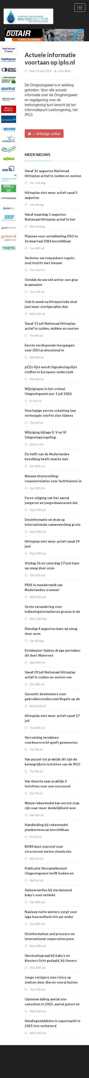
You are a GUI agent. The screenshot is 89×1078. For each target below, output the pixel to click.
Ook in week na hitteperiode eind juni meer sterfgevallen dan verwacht (51, 307)
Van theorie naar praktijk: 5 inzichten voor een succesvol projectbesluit (47, 786)
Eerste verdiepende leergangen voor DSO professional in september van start (50, 350)
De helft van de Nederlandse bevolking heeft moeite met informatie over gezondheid (47, 459)
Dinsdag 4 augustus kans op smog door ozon (51, 631)
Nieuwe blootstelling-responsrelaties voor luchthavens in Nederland (53, 481)
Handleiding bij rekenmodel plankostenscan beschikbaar (47, 827)
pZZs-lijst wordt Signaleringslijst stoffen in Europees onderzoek (51, 369)
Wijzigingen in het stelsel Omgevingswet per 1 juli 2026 (48, 391)
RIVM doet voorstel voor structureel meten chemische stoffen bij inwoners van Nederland (52, 851)
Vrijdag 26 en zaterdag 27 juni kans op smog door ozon (52, 565)
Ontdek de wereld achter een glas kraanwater (51, 282)
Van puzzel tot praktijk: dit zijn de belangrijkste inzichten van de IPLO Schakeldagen (52, 764)
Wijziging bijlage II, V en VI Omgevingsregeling (45, 434)
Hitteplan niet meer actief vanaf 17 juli (52, 718)
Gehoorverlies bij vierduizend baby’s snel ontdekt (48, 892)
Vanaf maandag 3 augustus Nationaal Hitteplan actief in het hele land (50, 219)
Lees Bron (64, 71)
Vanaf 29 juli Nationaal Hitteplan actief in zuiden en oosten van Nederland (50, 677)
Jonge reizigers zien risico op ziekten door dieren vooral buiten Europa (51, 982)
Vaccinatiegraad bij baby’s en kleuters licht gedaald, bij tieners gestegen (51, 960)
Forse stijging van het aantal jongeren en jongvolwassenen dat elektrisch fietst (51, 503)
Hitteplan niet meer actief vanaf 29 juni (52, 543)
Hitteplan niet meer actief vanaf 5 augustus (51, 195)
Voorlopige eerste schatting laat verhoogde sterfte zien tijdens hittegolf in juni (50, 415)
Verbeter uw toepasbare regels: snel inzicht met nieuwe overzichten (50, 263)
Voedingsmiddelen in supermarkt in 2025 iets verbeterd (52, 1023)
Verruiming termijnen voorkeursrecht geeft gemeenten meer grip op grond (51, 742)
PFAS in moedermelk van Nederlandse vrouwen (44, 587)
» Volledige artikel (45, 133)
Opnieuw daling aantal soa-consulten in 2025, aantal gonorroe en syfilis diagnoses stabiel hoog (52, 1004)
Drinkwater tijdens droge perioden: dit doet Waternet (52, 652)
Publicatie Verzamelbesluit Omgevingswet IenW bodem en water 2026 (49, 873)
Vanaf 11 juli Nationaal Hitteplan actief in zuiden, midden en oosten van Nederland (52, 328)
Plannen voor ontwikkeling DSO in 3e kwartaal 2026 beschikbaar (51, 238)
